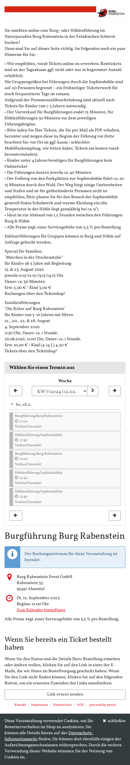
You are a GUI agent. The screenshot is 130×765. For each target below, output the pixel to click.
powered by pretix (102, 705)
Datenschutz (62, 705)
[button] (65, 404)
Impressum (39, 705)
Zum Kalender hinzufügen (41, 610)
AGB (80, 705)
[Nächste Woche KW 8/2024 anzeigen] (115, 391)
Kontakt (20, 705)
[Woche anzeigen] (92, 391)
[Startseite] (65, 12)
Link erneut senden (65, 694)
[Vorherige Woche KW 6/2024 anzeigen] (15, 391)
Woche (65, 381)
